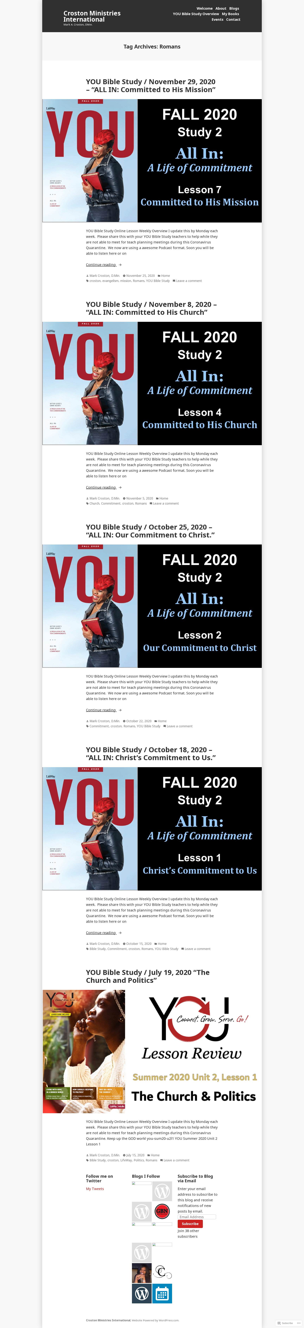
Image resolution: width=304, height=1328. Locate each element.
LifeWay (126, 1160)
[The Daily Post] (162, 1293)
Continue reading (101, 264)
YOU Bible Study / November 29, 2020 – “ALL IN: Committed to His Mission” (151, 85)
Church (94, 503)
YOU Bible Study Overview (196, 13)
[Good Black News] (162, 1211)
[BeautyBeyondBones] (142, 1191)
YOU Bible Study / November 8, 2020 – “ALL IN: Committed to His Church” (151, 308)
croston (95, 281)
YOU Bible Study (158, 281)
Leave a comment (189, 280)
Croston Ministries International (92, 16)
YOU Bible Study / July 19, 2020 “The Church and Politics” (148, 976)
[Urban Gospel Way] (142, 1232)
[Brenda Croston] (142, 1273)
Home (165, 275)
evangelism (110, 281)
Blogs (234, 8)
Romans (138, 281)
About (221, 8)
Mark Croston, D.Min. (105, 275)
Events (217, 19)
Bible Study (98, 949)
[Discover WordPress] (142, 1293)
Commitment (111, 503)
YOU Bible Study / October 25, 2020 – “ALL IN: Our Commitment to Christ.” (150, 531)
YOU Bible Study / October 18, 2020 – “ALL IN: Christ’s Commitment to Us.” (151, 753)
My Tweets (95, 1188)
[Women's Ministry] (142, 1211)
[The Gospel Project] (162, 1232)
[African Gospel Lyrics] (142, 1252)
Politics (139, 1160)
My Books (230, 13)
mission (125, 281)
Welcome (205, 8)
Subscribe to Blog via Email (195, 1178)
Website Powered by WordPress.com (155, 1320)
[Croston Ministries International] (162, 1273)
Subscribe (190, 1223)
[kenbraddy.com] (162, 1252)
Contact (233, 19)
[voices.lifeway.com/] (162, 1191)
